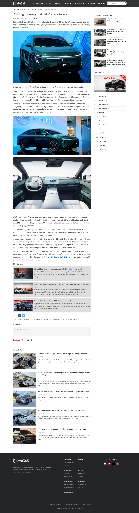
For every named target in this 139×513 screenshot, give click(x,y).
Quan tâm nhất (18, 340)
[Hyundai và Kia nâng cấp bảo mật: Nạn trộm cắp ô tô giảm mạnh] (24, 361)
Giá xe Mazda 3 (99, 121)
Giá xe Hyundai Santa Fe (101, 108)
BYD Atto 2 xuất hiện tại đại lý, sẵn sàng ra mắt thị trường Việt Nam (63, 391)
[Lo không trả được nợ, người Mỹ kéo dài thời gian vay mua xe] (100, 32)
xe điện (48, 3)
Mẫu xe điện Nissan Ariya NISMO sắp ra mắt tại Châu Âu (55, 301)
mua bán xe (81, 476)
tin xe (23, 9)
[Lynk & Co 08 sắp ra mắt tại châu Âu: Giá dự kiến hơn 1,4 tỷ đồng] (24, 436)
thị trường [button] (37, 3)
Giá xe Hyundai (99, 112)
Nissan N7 (70, 91)
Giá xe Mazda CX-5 (100, 125)
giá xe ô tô (102, 3)
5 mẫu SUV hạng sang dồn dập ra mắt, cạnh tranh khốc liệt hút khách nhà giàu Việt (116, 62)
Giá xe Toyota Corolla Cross (102, 100)
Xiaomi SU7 (58, 257)
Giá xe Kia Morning (100, 145)
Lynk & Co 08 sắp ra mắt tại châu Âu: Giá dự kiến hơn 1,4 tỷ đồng (62, 429)
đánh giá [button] (57, 3)
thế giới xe (81, 487)
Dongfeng (27, 319)
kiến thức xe (82, 484)
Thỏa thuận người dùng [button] (72, 504)
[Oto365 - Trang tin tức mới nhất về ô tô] (20, 3)
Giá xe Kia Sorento (100, 116)
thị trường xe (68, 462)
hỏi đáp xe (81, 473)
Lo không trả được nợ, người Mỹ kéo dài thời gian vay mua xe (116, 31)
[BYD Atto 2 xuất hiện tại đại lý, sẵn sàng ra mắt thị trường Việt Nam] (24, 398)
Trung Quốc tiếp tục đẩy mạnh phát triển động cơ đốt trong (116, 42)
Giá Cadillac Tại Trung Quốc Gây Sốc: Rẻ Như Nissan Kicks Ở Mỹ (58, 269)
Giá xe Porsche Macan (101, 129)
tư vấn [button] (67, 3)
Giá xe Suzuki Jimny (100, 133)
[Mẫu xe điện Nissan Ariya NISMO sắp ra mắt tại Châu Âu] (23, 305)
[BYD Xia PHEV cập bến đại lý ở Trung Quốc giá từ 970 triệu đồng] (24, 417)
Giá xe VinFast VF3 (100, 149)
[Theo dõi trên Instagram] (117, 463)
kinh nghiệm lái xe (70, 487)
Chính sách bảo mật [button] (55, 504)
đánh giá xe (68, 476)
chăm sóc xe (68, 484)
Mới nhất (29, 340)
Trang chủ (16, 9)
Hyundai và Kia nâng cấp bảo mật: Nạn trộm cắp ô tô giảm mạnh (62, 354)
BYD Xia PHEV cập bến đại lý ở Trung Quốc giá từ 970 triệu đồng (61, 410)
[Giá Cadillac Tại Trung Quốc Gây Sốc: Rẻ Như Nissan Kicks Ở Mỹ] (23, 273)
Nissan (49, 112)
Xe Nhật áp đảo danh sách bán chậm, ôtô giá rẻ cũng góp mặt (115, 52)
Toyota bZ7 (48, 257)
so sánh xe (67, 473)
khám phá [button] (90, 3)
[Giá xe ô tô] (110, 83)
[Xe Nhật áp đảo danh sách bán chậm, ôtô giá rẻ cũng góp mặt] (100, 53)
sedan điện (36, 319)
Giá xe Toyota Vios (100, 96)
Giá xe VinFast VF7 (100, 137)
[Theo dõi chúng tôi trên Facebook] (105, 463)
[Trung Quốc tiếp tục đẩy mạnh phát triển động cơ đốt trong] (100, 42)
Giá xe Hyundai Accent (101, 104)
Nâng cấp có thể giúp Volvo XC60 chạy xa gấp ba (116, 20)
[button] (125, 3)
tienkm (34, 18)
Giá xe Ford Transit (100, 141)
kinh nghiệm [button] (78, 3)
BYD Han (67, 257)
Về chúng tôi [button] (87, 504)
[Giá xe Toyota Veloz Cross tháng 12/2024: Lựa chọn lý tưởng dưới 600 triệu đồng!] (24, 379)
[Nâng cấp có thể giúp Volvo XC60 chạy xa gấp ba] (100, 22)
